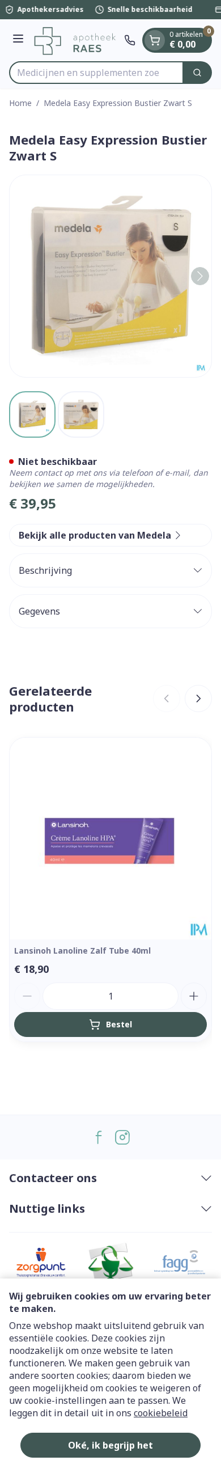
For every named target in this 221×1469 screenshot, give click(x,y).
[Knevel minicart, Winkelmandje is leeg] (154, 40)
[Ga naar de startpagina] (76, 40)
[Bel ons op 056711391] (129, 40)
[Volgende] (200, 276)
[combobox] (96, 72)
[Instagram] (122, 1137)
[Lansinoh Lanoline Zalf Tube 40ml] (110, 838)
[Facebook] (98, 1137)
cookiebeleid (161, 1413)
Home (20, 103)
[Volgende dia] (198, 698)
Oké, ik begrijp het (110, 1445)
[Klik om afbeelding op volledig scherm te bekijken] (110, 276)
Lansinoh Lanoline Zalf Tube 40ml (82, 950)
